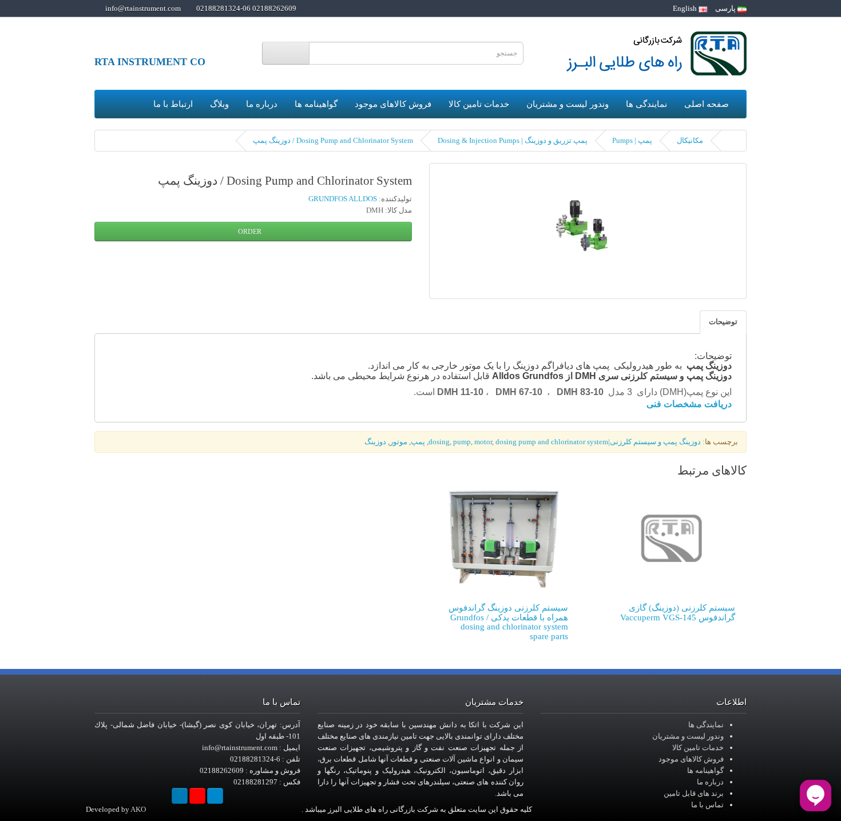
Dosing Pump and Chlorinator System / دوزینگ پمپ (333, 140)
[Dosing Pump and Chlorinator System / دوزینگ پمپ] (588, 231)
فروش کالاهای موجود (393, 104)
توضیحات (723, 321)
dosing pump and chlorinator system (551, 441)
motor (483, 441)
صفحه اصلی (706, 104)
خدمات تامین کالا (479, 104)
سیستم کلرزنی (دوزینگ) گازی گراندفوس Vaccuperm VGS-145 (677, 612)
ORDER (250, 232)
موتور (398, 441)
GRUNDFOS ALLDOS (342, 198)
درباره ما (261, 104)
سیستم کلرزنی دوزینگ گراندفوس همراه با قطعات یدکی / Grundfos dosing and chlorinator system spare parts (508, 622)
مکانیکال (690, 140)
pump (462, 441)
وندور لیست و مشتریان (567, 104)
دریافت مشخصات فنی (689, 404)
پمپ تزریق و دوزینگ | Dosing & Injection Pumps (513, 140)
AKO (138, 809)
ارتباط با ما (173, 104)
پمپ (418, 441)
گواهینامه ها (316, 104)
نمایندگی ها (646, 104)
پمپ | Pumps (632, 140)
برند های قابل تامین (694, 793)
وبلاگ (219, 104)
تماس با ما (707, 804)
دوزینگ (375, 441)
